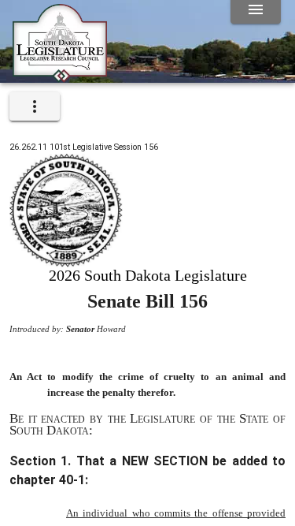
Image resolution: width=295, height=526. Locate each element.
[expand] (34, 106)
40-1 (72, 479)
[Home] (60, 76)
